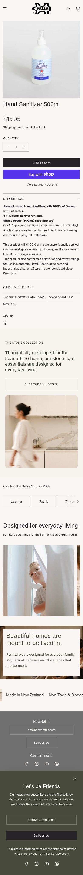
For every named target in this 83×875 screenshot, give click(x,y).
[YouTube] (46, 764)
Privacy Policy (23, 854)
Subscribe (41, 743)
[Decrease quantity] (8, 146)
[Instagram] (36, 764)
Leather (17, 501)
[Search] (68, 8)
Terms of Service (49, 854)
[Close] (75, 778)
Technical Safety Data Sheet (25, 296)
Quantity (10, 138)
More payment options (41, 184)
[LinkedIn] (56, 764)
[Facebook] (26, 764)
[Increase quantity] (24, 146)
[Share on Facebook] (5, 323)
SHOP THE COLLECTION (41, 384)
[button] (78, 501)
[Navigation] (4, 8)
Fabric (44, 501)
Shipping (9, 127)
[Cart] (77, 8)
